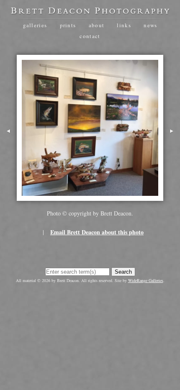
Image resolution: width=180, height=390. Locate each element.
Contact (90, 36)
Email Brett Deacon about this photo (97, 232)
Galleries (35, 25)
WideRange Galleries (145, 280)
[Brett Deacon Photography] (90, 11)
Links (124, 25)
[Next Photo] (171, 143)
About (97, 25)
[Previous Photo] (8, 143)
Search (123, 272)
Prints (68, 25)
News (150, 25)
